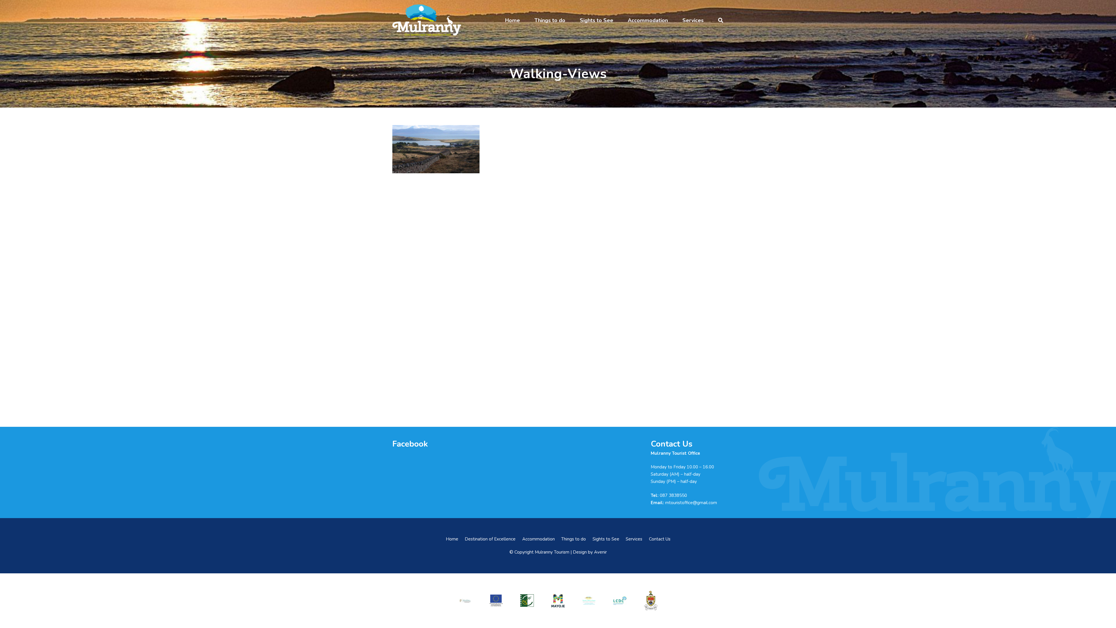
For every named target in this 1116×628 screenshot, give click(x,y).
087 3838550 (673, 495)
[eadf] (496, 600)
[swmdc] (588, 600)
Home (452, 539)
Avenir (600, 552)
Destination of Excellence (490, 539)
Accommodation (538, 539)
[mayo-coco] (650, 601)
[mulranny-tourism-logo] (426, 20)
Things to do (573, 539)
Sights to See (606, 539)
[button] (525, 20)
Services (634, 539)
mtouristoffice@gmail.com (691, 503)
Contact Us (659, 539)
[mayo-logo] (558, 600)
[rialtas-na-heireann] (465, 600)
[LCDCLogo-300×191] (620, 600)
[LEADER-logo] (527, 600)
